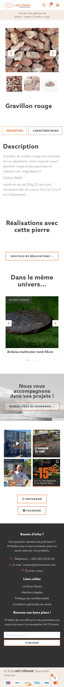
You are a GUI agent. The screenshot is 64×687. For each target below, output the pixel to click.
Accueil (22, 13)
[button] (44, 5)
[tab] (14, 131)
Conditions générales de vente (32, 604)
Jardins (28, 16)
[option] (32, 50)
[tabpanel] (32, 175)
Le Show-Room (32, 586)
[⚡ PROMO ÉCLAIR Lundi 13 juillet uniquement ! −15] (46, 473)
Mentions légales (32, 592)
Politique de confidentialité (32, 598)
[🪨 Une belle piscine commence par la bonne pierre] (17, 473)
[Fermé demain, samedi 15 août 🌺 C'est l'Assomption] (46, 443)
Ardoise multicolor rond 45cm (30, 351)
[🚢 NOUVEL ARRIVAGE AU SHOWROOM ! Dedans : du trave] (17, 443)
